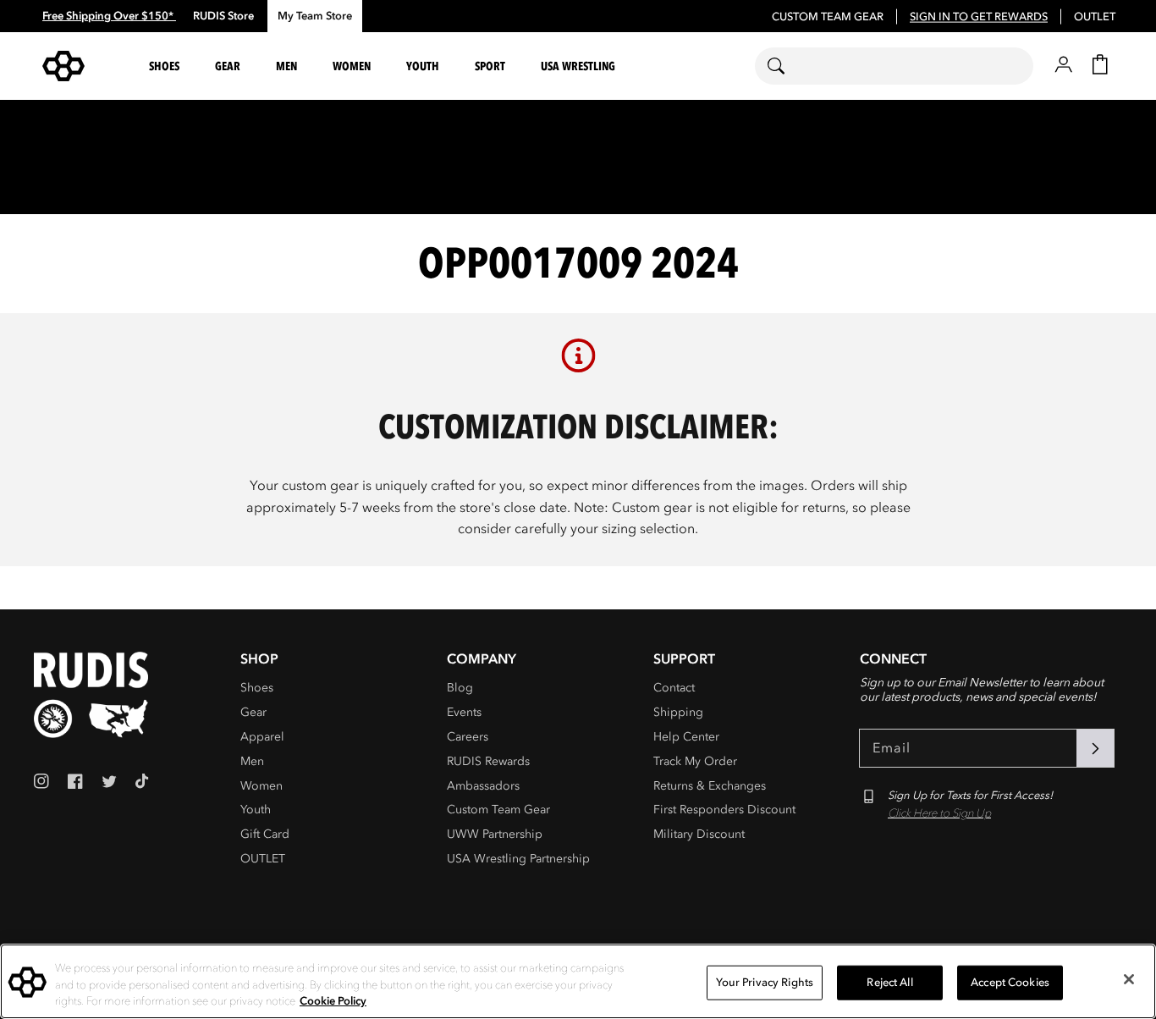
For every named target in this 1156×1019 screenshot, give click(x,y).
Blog (460, 688)
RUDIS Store (223, 16)
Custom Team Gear (498, 809)
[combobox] (894, 66)
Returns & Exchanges (709, 786)
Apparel (262, 737)
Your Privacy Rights (764, 981)
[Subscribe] (1095, 748)
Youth (255, 809)
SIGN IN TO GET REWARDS (979, 17)
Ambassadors (483, 786)
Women (261, 786)
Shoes (256, 688)
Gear (253, 712)
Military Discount (699, 834)
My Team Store (315, 16)
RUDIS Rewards (488, 761)
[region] (578, 981)
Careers (467, 737)
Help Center (686, 737)
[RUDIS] (83, 66)
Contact (674, 688)
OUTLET (1094, 17)
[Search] (787, 66)
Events (464, 712)
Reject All (889, 981)
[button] (167, 66)
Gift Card (264, 834)
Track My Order (695, 761)
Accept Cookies (1010, 981)
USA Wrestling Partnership (518, 859)
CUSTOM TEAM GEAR (828, 17)
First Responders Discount (724, 809)
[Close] (1129, 979)
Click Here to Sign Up (939, 813)
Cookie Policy (333, 1001)
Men (252, 761)
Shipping (678, 712)
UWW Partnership (494, 834)
